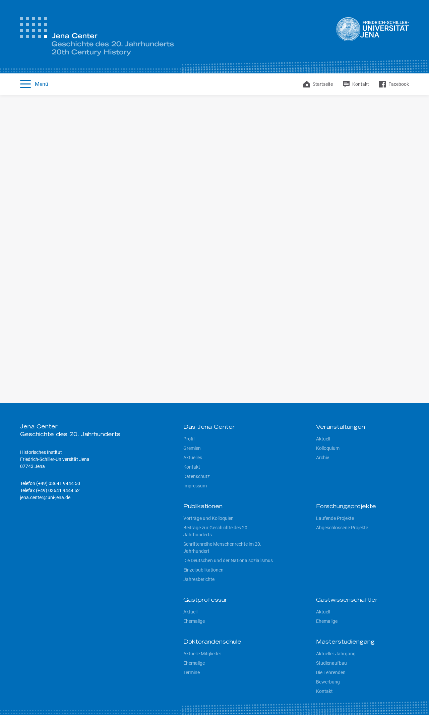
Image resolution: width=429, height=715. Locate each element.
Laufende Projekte (335, 518)
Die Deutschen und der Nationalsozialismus (228, 560)
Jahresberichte (198, 579)
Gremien (192, 448)
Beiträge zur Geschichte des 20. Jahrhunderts (216, 531)
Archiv (322, 457)
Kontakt (191, 467)
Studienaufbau (331, 663)
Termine (191, 672)
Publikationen (203, 507)
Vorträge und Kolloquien (208, 518)
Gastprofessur (205, 600)
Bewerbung (328, 681)
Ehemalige (194, 621)
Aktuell (323, 438)
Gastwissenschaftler (347, 600)
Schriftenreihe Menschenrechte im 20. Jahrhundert (222, 547)
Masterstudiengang (345, 642)
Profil (188, 438)
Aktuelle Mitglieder (202, 653)
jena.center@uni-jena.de (45, 497)
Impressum (195, 485)
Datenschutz (196, 476)
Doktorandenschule (212, 642)
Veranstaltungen (340, 427)
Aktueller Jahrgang (336, 653)
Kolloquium (328, 448)
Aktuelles (192, 457)
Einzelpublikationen (203, 570)
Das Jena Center (209, 427)
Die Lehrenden (331, 672)
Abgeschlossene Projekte (342, 527)
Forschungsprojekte (346, 507)
